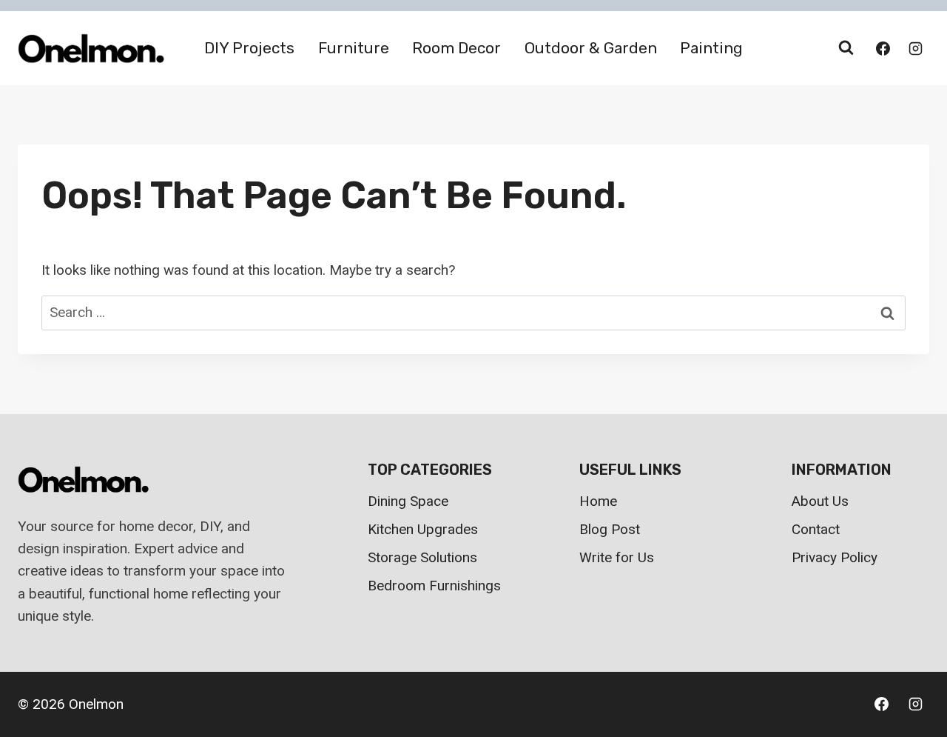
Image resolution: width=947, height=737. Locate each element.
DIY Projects (249, 48)
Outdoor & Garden (591, 48)
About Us (820, 501)
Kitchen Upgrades (423, 529)
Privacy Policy (834, 557)
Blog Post (609, 529)
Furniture (353, 48)
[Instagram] (915, 48)
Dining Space (408, 501)
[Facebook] (883, 48)
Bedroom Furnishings (434, 585)
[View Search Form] (845, 48)
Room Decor (456, 48)
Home (598, 501)
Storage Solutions (422, 557)
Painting (711, 48)
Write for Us (616, 557)
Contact (816, 529)
